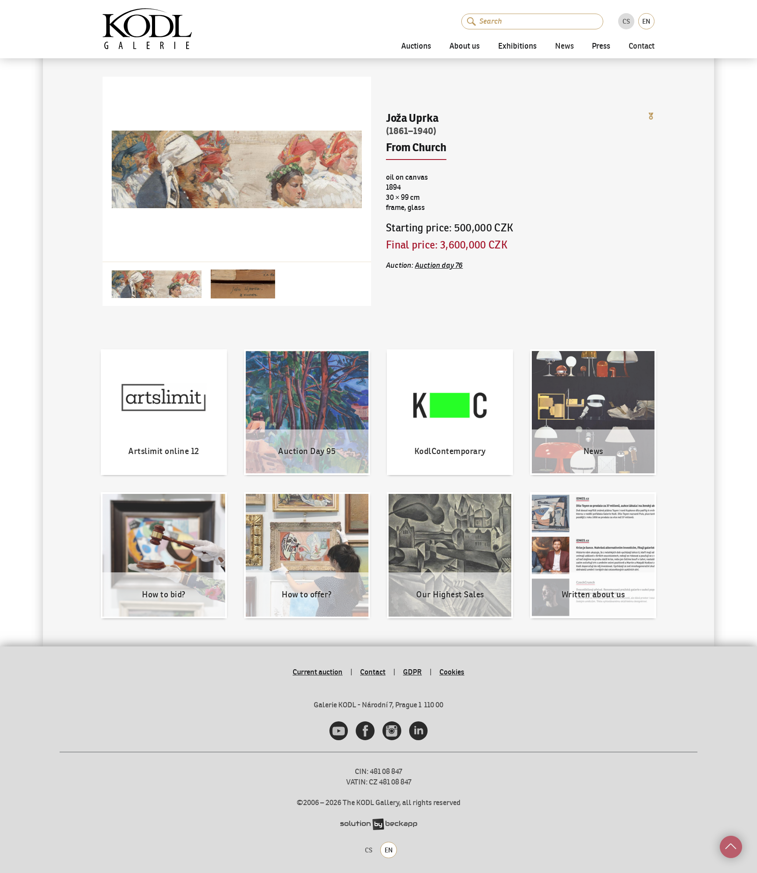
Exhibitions (517, 46)
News (564, 47)
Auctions (416, 46)
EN (646, 21)
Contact (641, 47)
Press (601, 46)
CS (626, 21)
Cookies (451, 672)
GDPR (412, 672)
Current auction (318, 672)
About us (464, 46)
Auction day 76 (439, 265)
